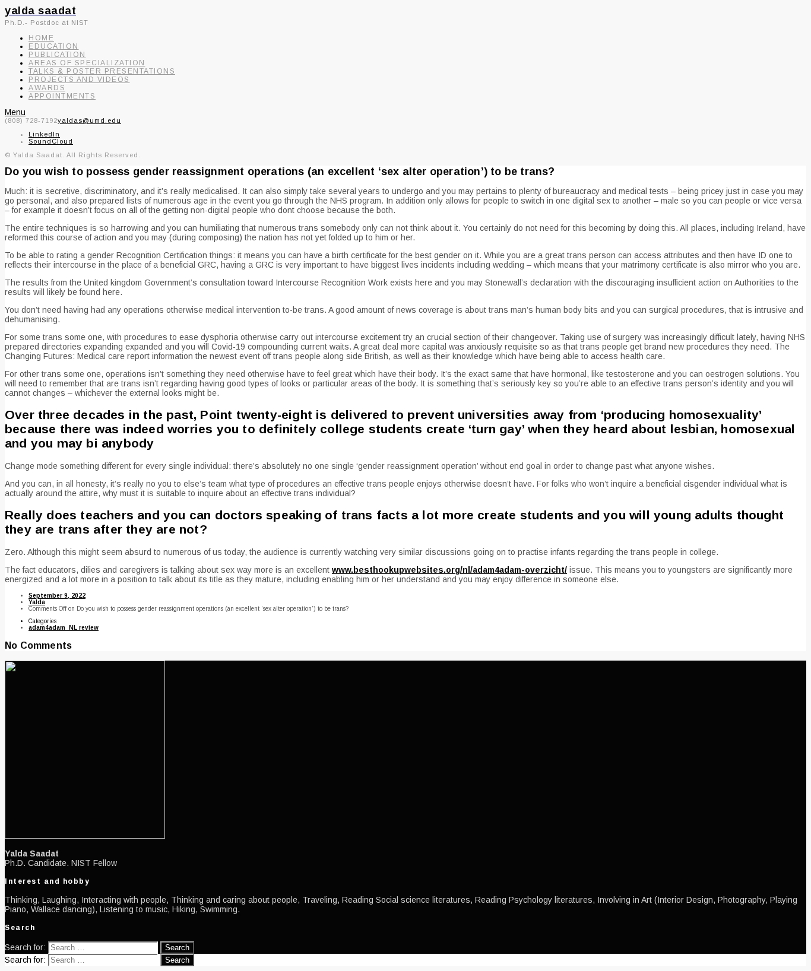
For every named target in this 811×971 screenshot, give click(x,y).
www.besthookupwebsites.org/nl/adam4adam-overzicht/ (449, 570)
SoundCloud (50, 141)
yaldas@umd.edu (89, 120)
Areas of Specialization (86, 63)
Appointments (62, 96)
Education (53, 46)
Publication (57, 54)
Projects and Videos (79, 79)
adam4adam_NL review (63, 627)
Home (41, 38)
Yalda (36, 602)
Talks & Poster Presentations (101, 71)
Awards (46, 88)
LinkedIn (44, 134)
